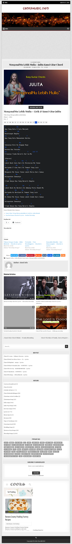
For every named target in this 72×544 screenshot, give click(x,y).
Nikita (50, 452)
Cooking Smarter (38, 530)
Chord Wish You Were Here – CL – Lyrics (16, 359)
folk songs (7, 402)
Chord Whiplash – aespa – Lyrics (14, 362)
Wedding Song (8, 427)
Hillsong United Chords (47, 447)
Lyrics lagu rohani (21, 452)
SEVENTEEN (17, 454)
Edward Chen (48, 445)
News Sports (8, 415)
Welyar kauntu (27, 456)
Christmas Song (8, 399)
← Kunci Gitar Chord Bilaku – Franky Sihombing (18, 338)
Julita (12, 258)
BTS (25, 443)
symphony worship (37, 454)
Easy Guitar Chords (38, 445)
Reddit (39, 255)
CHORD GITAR (8, 390)
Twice (20, 456)
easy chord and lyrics (18, 445)
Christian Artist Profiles (11, 396)
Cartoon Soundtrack (10, 384)
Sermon (6, 418)
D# (28, 122)
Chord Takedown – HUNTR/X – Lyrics (15, 371)
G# (46, 122)
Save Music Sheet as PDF (36, 107)
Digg (51, 255)
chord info (28, 67)
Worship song (36, 456)
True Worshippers (48, 454)
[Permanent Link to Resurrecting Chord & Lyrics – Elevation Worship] (19, 288)
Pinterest (31, 255)
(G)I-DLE (6, 443)
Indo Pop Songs (8, 405)
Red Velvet (56, 452)
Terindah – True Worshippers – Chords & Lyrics (33, 244)
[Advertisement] (36, 45)
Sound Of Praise (26, 454)
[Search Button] (68, 29)
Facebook (22, 255)
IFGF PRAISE (58, 447)
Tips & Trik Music (9, 421)
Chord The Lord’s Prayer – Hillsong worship (49, 331)
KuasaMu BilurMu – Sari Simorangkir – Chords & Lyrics (54, 244)
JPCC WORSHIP (7, 449)
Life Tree (59, 449)
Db (23, 122)
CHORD (29, 443)
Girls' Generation (19, 447)
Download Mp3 (58, 443)
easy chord (7, 445)
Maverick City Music (33, 452)
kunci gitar (25, 258)
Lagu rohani (40, 449)
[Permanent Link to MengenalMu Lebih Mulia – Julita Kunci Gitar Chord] (36, 87)
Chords (42, 443)
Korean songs (8, 408)
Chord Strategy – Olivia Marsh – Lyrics (15, 375)
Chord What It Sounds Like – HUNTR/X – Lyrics (18, 365)
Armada (12, 443)
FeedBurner (40, 475)
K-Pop (14, 449)
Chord (6, 387)
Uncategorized (8, 424)
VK (45, 255)
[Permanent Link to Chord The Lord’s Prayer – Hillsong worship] (51, 317)
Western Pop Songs (10, 430)
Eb (30, 122)
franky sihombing (9, 447)
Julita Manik (18, 258)
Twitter (15, 255)
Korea (19, 449)
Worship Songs (36, 62)
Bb (12, 122)
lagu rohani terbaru (50, 449)
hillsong (37, 447)
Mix (64, 255)
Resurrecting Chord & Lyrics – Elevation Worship (19, 301)
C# (20, 122)
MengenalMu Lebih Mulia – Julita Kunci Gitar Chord (36, 64)
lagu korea (32, 449)
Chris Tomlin (49, 443)
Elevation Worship (58, 445)
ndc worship (43, 452)
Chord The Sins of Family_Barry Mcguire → (55, 338)
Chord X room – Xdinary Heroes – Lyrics (16, 356)
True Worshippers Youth (10, 456)
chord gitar (35, 443)
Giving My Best (29, 447)
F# (38, 122)
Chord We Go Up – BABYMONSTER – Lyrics (17, 368)
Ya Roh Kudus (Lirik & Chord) (12, 331)
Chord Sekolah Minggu (11, 393)
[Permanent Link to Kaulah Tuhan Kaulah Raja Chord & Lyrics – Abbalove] (51, 288)
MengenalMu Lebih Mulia (37, 258)
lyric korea (7, 452)
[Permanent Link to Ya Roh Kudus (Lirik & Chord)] (19, 317)
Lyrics (6, 412)
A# (10, 122)
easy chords (28, 445)
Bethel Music (18, 443)
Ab (5, 122)
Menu (6, 2)
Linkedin (57, 255)
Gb (41, 122)
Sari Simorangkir (8, 454)
